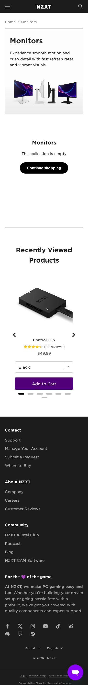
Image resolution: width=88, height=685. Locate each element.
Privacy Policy (37, 675)
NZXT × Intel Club (22, 534)
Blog (9, 551)
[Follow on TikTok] (58, 626)
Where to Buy (18, 465)
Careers (12, 500)
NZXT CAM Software (24, 560)
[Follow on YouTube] (45, 626)
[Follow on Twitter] (20, 626)
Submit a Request (22, 456)
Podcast (13, 543)
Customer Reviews (22, 508)
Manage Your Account (26, 448)
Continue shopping (44, 168)
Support (13, 440)
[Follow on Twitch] (20, 633)
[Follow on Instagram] (32, 626)
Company (14, 491)
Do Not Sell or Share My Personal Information (45, 683)
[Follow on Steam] (32, 633)
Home (10, 22)
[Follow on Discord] (7, 633)
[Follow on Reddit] (70, 626)
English (52, 648)
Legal (23, 675)
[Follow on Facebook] (7, 626)
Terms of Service (58, 675)
